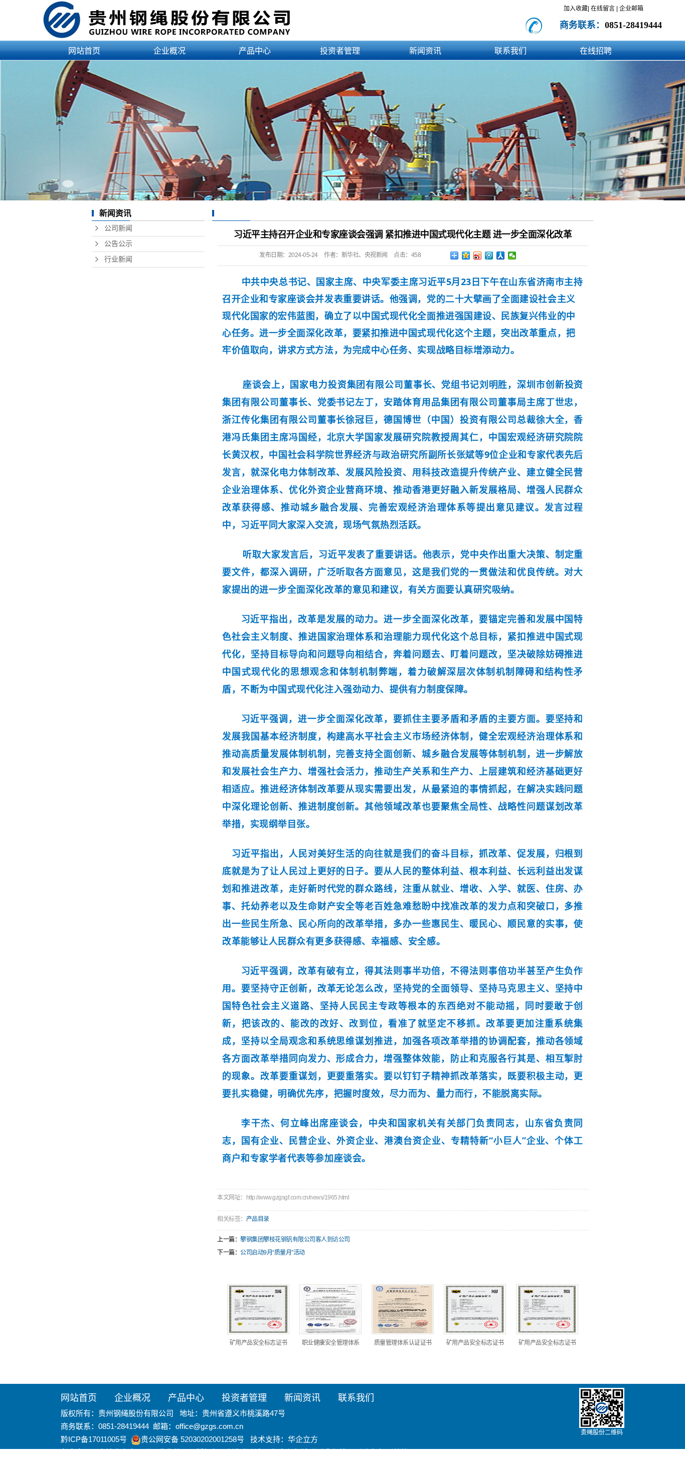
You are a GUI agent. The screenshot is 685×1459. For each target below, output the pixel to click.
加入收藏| (576, 8)
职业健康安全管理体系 (331, 1342)
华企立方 (303, 1439)
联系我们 (510, 51)
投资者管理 (340, 51)
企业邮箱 (631, 8)
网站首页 (84, 51)
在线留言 (603, 8)
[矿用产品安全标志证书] (258, 1309)
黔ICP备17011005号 (94, 1439)
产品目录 (257, 1219)
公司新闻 (118, 228)
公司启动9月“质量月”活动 (272, 1252)
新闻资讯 (425, 51)
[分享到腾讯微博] (489, 256)
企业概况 (169, 51)
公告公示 (118, 244)
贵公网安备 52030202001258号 (192, 1439)
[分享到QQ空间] (466, 256)
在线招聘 (596, 51)
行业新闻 (118, 259)
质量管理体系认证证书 (403, 1342)
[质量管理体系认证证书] (403, 1309)
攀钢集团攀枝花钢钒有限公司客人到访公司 (295, 1239)
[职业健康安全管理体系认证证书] (330, 1309)
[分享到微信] (512, 256)
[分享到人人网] (500, 256)
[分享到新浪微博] (477, 256)
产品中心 (255, 51)
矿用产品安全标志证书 (258, 1342)
